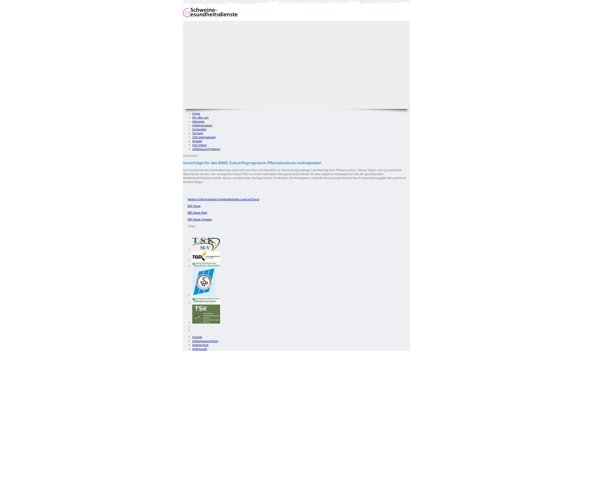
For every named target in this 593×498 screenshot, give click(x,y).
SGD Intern (199, 145)
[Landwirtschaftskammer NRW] (206, 266)
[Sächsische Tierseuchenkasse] (206, 323)
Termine (197, 133)
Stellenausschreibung (206, 149)
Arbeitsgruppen (202, 125)
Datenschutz (200, 345)
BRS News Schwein (197, 219)
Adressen (198, 121)
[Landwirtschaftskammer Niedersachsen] (206, 303)
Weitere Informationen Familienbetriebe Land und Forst (221, 199)
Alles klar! (186, 486)
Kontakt (197, 141)
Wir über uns (200, 118)
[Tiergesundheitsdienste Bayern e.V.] (203, 295)
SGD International (203, 137)
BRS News (192, 206)
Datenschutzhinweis (196, 496)
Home (196, 114)
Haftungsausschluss (205, 341)
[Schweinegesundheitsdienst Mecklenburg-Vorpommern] (206, 249)
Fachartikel (199, 129)
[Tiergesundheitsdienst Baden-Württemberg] (206, 260)
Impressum (199, 349)
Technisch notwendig (189, 435)
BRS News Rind (195, 213)
